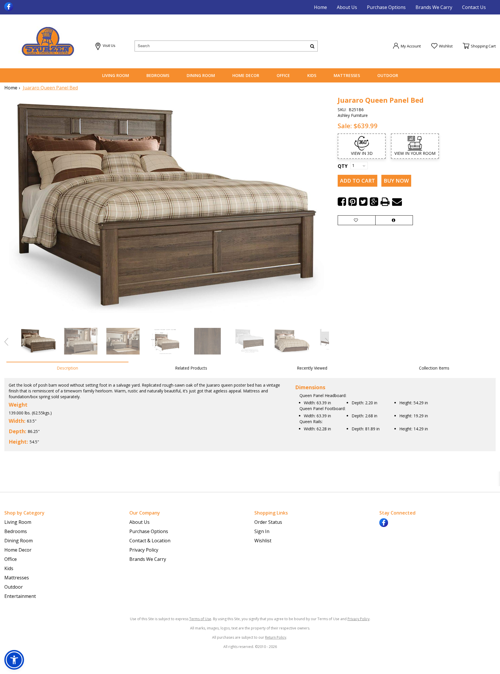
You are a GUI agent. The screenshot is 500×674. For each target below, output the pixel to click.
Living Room (115, 75)
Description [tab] (67, 368)
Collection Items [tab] (434, 368)
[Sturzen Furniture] (47, 41)
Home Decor (245, 75)
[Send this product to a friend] (397, 202)
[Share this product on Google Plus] (374, 202)
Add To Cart (357, 180)
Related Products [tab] (191, 368)
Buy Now (396, 180)
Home (320, 7)
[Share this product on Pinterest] (352, 202)
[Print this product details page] (385, 202)
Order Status (268, 522)
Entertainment (20, 596)
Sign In (261, 531)
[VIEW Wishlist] (356, 220)
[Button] (312, 46)
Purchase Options (386, 7)
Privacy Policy (143, 550)
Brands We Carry (434, 7)
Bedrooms (157, 75)
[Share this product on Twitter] (363, 202)
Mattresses (347, 75)
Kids (311, 75)
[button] (407, 46)
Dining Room (201, 75)
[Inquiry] (394, 220)
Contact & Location (149, 540)
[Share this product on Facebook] (342, 202)
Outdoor (387, 75)
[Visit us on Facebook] (9, 6)
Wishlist (262, 540)
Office (283, 75)
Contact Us (474, 7)
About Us (347, 7)
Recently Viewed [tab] (312, 368)
